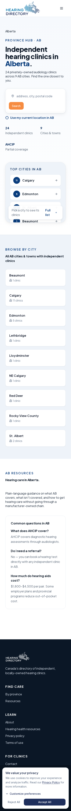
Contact (11, 764)
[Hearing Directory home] (23, 8)
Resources (12, 701)
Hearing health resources (22, 729)
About (9, 722)
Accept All (44, 802)
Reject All (14, 802)
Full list (48, 213)
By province (13, 694)
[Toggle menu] (61, 8)
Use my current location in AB (32, 118)
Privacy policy (14, 736)
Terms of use (14, 743)
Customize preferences (25, 793)
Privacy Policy (51, 782)
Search (16, 106)
